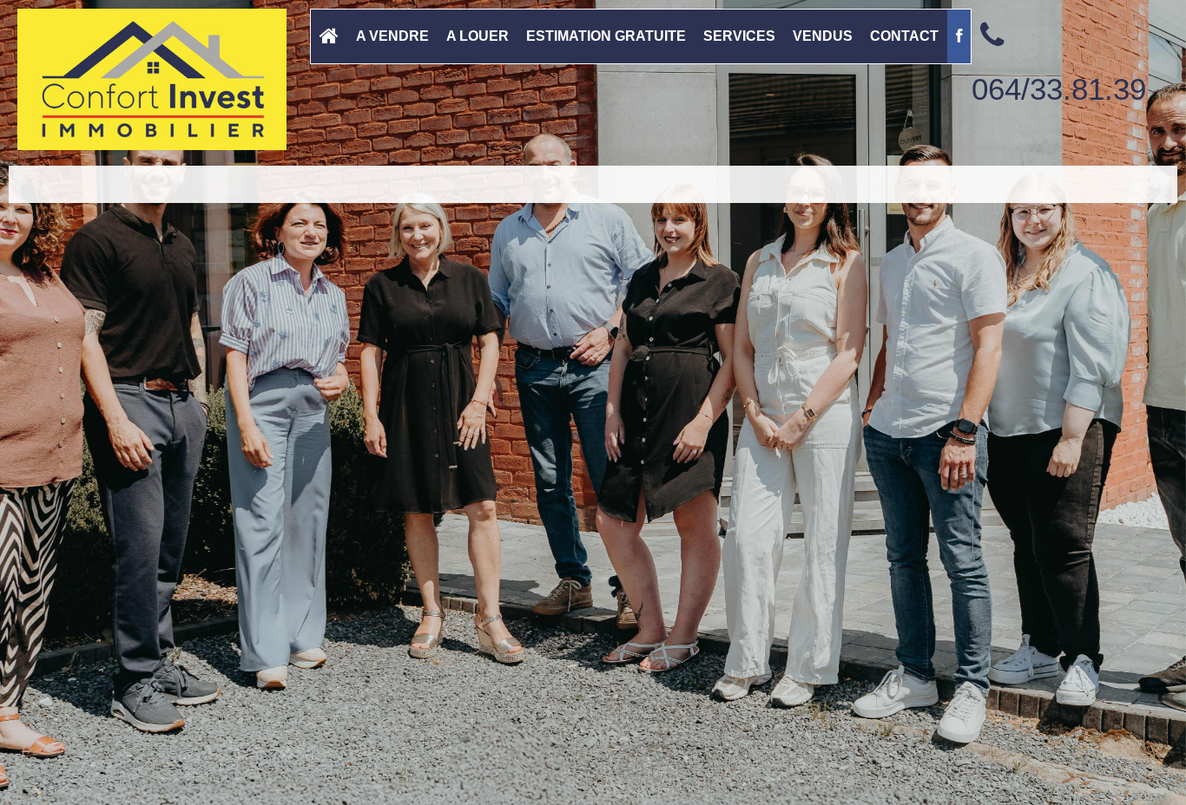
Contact (904, 36)
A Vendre (392, 36)
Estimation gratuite (606, 36)
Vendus (823, 36)
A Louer (477, 36)
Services (739, 36)
